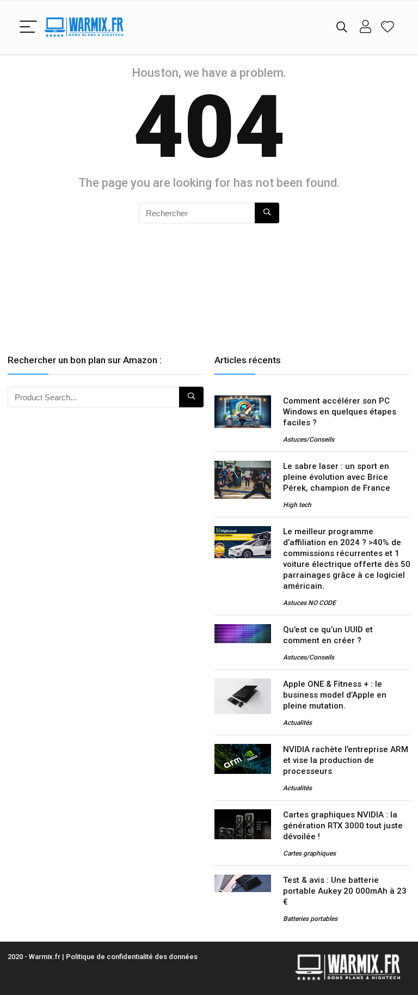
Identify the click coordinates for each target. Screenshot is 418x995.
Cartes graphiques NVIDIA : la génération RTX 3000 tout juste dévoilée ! (343, 825)
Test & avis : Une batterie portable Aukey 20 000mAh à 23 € (345, 891)
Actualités (297, 723)
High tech (297, 505)
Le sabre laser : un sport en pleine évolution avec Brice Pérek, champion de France (336, 477)
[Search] (342, 27)
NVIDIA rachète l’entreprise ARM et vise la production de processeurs (345, 760)
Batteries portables (310, 919)
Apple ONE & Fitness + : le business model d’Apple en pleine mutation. (334, 695)
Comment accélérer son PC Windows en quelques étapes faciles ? (339, 412)
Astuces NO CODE (309, 603)
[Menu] (28, 27)
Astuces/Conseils (308, 439)
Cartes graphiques (309, 853)
